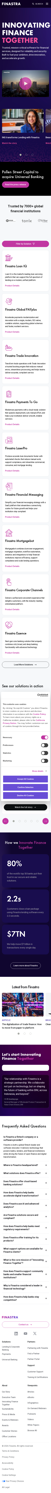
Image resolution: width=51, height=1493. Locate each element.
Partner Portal (33, 1359)
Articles (30, 1392)
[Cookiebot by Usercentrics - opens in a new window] (37, 695)
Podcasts (31, 1414)
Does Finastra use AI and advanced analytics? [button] (21, 1205)
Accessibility (7, 1463)
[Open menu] (47, 3)
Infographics (32, 1403)
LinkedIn (16, 1333)
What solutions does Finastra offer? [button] (21, 1173)
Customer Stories (9, 1431)
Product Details (12, 285)
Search (39, 4)
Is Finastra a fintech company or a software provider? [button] (20, 1138)
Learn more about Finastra (25, 965)
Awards (5, 1425)
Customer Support (35, 1371)
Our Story (6, 1392)
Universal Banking (9, 1359)
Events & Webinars (10, 1420)
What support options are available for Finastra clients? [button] (23, 1250)
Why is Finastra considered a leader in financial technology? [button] (22, 1287)
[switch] (44, 745)
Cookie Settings (9, 1475)
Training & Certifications (37, 1377)
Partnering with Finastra (37, 1348)
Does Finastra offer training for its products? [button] (21, 1239)
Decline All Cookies (25, 795)
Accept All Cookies (25, 779)
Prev (5, 821)
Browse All (32, 1430)
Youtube (25, 1333)
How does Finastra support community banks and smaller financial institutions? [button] (23, 1274)
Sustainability (8, 1409)
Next (45, 821)
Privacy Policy (8, 1457)
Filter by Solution (23, 244)
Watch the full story (23, 807)
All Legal (6, 1487)
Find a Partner (33, 1353)
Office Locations (9, 1436)
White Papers (33, 1425)
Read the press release (15, 184)
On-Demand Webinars (36, 1408)
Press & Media (8, 1414)
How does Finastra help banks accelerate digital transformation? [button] (21, 1194)
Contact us (23, 1324)
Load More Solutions (23, 664)
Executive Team (9, 1397)
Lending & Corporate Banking (11, 1348)
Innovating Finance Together (10, 1403)
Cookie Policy (39, 714)
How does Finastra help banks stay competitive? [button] (21, 1298)
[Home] (11, 4)
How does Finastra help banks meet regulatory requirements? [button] (21, 1228)
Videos (30, 1419)
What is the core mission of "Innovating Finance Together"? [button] (23, 1261)
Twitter (35, 1333)
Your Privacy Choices (15, 1481)
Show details (37, 771)
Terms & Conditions (10, 1451)
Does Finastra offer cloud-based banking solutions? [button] (20, 1183)
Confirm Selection (25, 787)
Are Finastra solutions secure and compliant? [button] (20, 1216)
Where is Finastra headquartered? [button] (20, 1165)
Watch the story (9, 143)
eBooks (30, 1397)
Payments (6, 1354)
